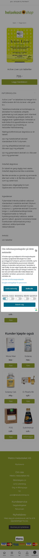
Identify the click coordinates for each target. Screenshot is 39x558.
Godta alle (29, 288)
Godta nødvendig (11, 288)
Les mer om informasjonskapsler (13, 279)
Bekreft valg (19, 304)
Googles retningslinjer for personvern (14, 283)
